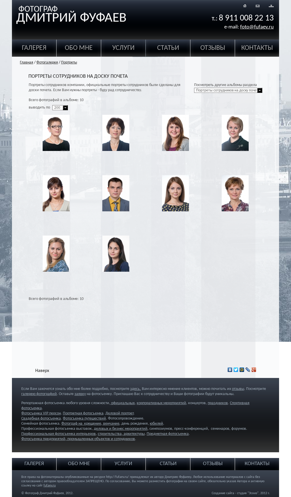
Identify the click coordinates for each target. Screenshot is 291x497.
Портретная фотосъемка (83, 413)
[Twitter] (236, 369)
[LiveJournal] (248, 369)
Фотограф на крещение (81, 424)
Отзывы (212, 48)
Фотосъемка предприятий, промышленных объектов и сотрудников (78, 439)
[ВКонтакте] (230, 369)
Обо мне (79, 48)
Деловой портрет (119, 413)
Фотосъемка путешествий (84, 418)
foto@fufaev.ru (257, 27)
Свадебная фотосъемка (41, 418)
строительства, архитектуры (121, 434)
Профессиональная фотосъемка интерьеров (58, 434)
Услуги (123, 48)
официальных (122, 403)
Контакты (257, 48)
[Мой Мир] (242, 369)
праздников (218, 403)
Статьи (168, 48)
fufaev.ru (49, 485)
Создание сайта (223, 493)
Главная (26, 62)
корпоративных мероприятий (161, 403)
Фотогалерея (47, 62)
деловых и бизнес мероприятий (120, 429)
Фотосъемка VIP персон (41, 413)
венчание (110, 424)
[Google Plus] (254, 369)
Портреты (69, 62)
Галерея (34, 48)
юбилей (156, 424)
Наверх (42, 371)
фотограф (71, 15)
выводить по (39, 107)
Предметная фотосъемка (168, 434)
